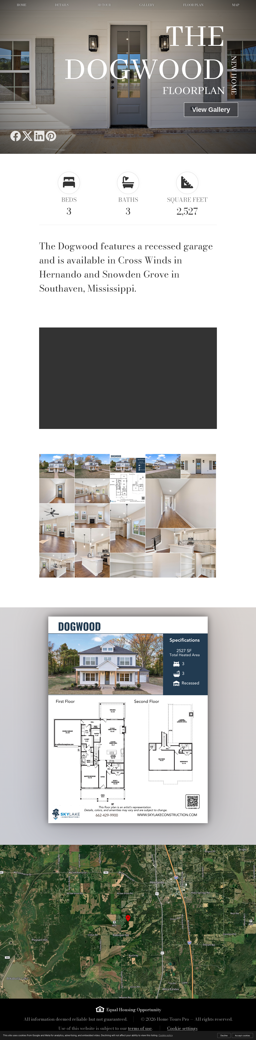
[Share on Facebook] (15, 136)
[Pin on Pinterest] (51, 136)
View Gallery (211, 109)
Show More (128, 586)
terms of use (140, 1028)
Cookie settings (182, 1028)
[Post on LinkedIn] (39, 136)
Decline (224, 1035)
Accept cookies (242, 1035)
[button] (128, 922)
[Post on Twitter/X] (27, 136)
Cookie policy (166, 1035)
